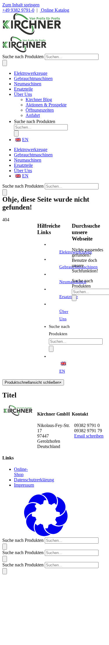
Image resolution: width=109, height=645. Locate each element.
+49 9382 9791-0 (18, 10)
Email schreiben (88, 435)
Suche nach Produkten (23, 56)
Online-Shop (21, 472)
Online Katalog (54, 10)
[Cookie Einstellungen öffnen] (46, 534)
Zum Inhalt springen (21, 4)
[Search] (4, 63)
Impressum (24, 485)
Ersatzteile (68, 296)
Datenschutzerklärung (34, 479)
